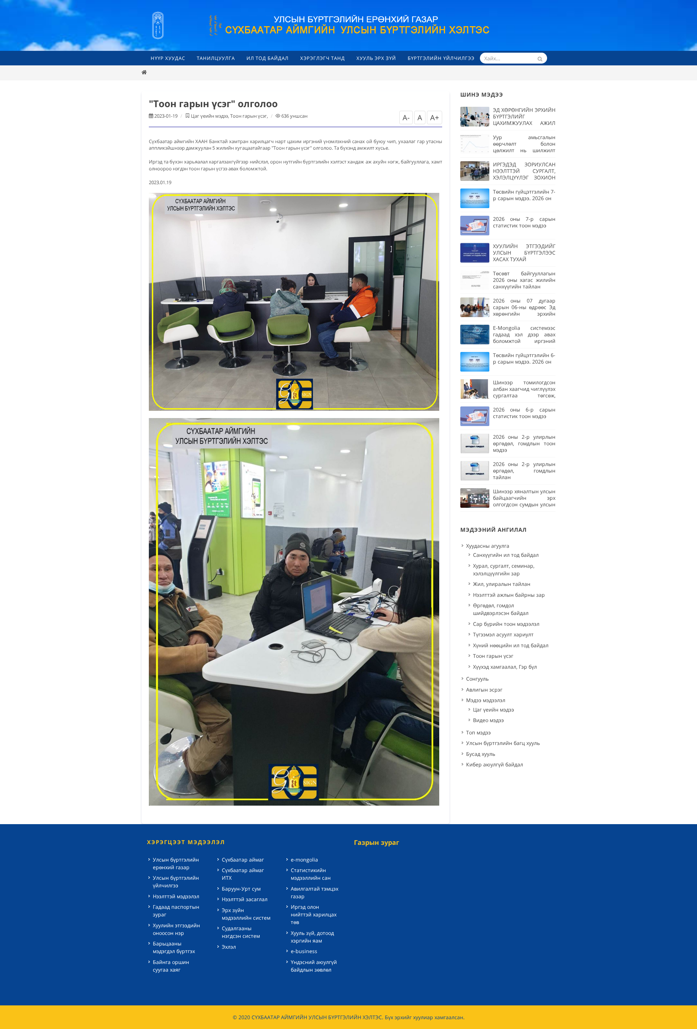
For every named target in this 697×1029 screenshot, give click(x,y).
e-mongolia (304, 859)
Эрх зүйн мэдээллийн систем (246, 914)
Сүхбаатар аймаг (243, 859)
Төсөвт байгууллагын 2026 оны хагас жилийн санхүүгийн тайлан (524, 280)
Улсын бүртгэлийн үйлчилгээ (176, 881)
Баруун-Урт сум (241, 888)
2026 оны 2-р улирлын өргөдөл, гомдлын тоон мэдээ (524, 443)
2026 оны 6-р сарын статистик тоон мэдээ (524, 413)
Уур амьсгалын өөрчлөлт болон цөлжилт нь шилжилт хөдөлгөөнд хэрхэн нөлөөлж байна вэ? (524, 150)
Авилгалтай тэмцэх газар (314, 892)
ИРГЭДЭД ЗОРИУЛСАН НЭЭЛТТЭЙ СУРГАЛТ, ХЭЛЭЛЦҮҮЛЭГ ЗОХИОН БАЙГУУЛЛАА (524, 174)
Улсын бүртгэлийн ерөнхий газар (176, 863)
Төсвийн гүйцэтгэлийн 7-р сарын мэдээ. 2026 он (524, 195)
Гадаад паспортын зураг (176, 910)
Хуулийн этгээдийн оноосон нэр (176, 929)
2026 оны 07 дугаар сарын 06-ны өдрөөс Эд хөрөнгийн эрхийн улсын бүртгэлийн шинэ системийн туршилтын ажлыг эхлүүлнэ (524, 317)
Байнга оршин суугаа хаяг (171, 966)
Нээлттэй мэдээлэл (176, 896)
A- (406, 117)
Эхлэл (229, 946)
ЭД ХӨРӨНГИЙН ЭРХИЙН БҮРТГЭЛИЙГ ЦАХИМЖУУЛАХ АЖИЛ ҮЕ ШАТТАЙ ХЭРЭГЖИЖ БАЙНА (524, 122)
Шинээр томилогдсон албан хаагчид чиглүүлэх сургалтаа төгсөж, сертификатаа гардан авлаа (524, 395)
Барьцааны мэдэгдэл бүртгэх (174, 947)
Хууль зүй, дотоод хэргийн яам (312, 936)
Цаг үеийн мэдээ (209, 116)
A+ (434, 117)
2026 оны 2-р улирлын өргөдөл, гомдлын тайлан (524, 471)
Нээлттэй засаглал (245, 899)
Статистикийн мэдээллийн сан (311, 874)
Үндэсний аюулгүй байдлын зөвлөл (314, 966)
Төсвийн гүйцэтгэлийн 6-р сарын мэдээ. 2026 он (524, 358)
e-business (304, 951)
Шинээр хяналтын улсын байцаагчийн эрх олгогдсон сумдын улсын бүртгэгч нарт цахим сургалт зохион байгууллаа (524, 507)
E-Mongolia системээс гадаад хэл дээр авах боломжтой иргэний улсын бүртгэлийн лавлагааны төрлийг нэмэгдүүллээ (524, 344)
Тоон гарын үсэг (248, 116)
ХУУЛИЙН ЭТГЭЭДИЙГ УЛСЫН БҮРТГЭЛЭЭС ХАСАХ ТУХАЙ (524, 253)
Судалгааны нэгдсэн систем (241, 932)
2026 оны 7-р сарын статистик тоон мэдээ (524, 222)
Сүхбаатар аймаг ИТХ (243, 874)
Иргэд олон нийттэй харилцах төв (314, 914)
